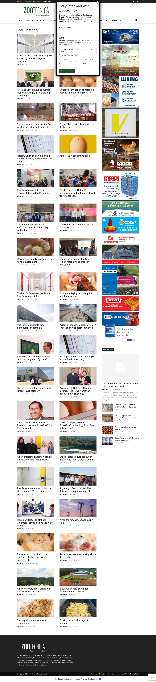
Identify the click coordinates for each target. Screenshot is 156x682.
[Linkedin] (137, 1)
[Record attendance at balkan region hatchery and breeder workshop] (78, 247)
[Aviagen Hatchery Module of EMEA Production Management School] (78, 313)
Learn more (76, 63)
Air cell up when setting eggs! (74, 155)
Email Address (65, 28)
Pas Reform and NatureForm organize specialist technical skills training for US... (77, 193)
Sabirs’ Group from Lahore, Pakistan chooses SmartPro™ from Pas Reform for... (35, 425)
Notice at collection (63, 679)
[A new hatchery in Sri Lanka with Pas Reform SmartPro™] (35, 577)
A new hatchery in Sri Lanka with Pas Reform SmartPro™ (34, 590)
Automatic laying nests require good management (75, 295)
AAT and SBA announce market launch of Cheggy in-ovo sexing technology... (33, 92)
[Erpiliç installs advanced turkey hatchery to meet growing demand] (78, 445)
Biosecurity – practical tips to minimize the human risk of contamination (32, 557)
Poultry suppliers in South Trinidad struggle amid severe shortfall (126, 418)
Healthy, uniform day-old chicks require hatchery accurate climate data (34, 158)
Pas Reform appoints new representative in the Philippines (34, 191)
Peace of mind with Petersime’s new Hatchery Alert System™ (34, 358)
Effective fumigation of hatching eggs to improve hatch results (76, 91)
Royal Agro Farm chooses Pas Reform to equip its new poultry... (76, 490)
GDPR (62, 38)
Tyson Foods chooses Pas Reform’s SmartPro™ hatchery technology (32, 227)
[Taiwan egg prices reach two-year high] (107, 430)
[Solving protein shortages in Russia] (78, 608)
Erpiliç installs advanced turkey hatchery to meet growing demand (77, 458)
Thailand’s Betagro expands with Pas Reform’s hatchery (34, 295)
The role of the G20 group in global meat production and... (120, 385)
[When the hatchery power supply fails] (78, 508)
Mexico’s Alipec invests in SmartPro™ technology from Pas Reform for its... (76, 425)
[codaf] (120, 232)
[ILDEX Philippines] (120, 216)
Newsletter (36, 1)
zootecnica (20, 64)
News (29, 20)
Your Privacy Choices (85, 679)
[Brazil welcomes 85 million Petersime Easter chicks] (78, 577)
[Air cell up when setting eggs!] (78, 144)
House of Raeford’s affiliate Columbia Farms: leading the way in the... (34, 523)
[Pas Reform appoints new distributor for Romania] (35, 313)
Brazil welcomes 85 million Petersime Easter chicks (74, 590)
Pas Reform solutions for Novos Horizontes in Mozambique (34, 490)
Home (21, 20)
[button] (136, 20)
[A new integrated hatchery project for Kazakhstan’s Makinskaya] (35, 445)
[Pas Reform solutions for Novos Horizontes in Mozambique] (35, 476)
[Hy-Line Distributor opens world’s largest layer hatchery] (35, 376)
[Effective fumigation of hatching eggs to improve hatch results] (78, 78)
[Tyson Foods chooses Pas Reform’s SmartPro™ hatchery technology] (35, 213)
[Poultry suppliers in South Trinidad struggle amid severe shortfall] (107, 418)
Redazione (20, 98)
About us (19, 1)
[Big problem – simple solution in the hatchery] (78, 112)
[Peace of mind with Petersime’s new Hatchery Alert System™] (35, 344)
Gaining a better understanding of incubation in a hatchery (77, 358)
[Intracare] (120, 342)
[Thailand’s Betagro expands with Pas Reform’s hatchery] (35, 281)
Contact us (115, 20)
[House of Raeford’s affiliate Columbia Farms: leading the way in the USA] (35, 508)
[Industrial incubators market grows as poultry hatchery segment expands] (35, 43)
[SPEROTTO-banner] (120, 263)
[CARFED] (120, 311)
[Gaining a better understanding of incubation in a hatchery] (78, 344)
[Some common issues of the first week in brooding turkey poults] (35, 112)
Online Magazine (99, 20)
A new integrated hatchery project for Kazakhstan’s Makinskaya (34, 458)
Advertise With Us (47, 1)
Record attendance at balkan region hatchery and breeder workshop (74, 262)
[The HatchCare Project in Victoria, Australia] (78, 213)
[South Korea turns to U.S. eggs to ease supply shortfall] (107, 441)
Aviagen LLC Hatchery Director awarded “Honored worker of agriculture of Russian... (75, 391)
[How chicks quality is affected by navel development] (35, 247)
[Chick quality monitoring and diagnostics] (35, 608)
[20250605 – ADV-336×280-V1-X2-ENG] (120, 75)
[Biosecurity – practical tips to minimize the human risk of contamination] (35, 542)
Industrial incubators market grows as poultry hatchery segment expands (35, 58)
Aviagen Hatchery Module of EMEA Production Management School (78, 326)
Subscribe (28, 1)
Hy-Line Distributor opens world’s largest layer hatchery (34, 389)
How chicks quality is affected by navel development (34, 260)
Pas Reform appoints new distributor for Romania (30, 326)
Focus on (40, 20)
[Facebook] (133, 1)
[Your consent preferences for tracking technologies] (152, 678)
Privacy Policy (134, 674)
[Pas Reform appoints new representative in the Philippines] (35, 178)
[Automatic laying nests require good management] (78, 281)
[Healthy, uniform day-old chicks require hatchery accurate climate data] (35, 144)
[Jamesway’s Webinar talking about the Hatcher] (78, 542)
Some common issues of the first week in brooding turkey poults (34, 125)
